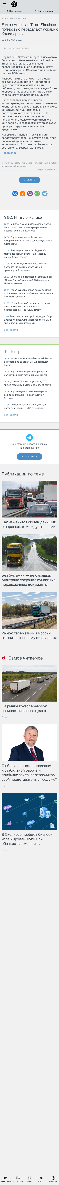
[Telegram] (45, 193)
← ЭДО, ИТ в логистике (14, 18)
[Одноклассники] (22, 193)
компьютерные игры (24, 163)
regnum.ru (10, 152)
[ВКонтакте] (15, 193)
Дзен (5, 717)
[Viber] (30, 193)
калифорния (16, 166)
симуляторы (7, 163)
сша (25, 166)
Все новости (11, 329)
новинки (6, 166)
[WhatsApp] (37, 193)
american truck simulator (46, 163)
